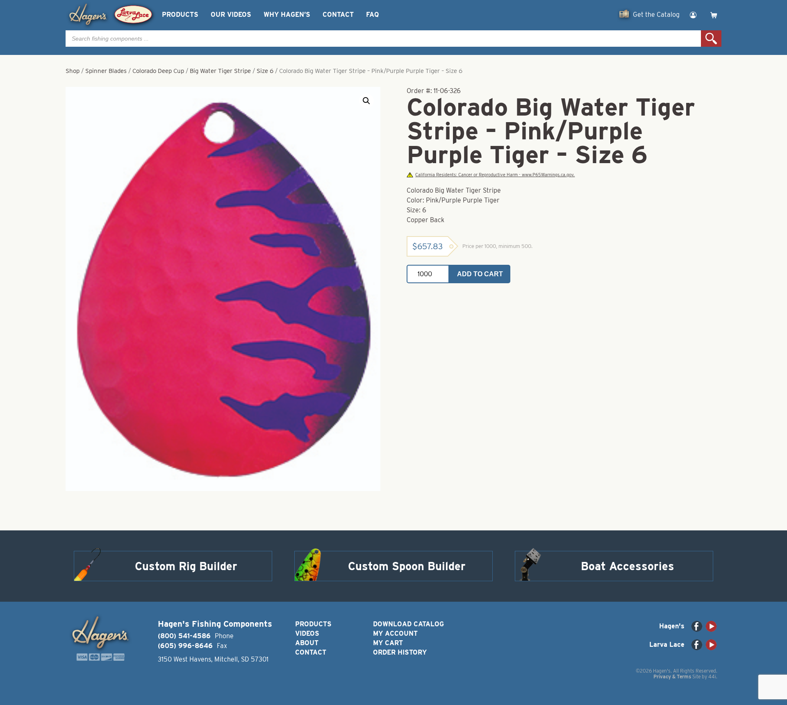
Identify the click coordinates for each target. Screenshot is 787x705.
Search (711, 38)
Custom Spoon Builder (407, 566)
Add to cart (480, 274)
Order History (400, 652)
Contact (338, 14)
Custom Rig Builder (186, 566)
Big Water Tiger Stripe (220, 71)
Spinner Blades (106, 71)
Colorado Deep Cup (158, 71)
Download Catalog (408, 624)
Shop (73, 71)
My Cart (388, 643)
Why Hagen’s (287, 14)
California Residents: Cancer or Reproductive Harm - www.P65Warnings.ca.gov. (495, 174)
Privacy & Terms (672, 676)
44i (712, 676)
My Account (395, 633)
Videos (307, 633)
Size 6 (265, 71)
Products (180, 14)
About (306, 643)
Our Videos (231, 14)
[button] (366, 100)
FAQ (372, 14)
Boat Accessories (627, 566)
